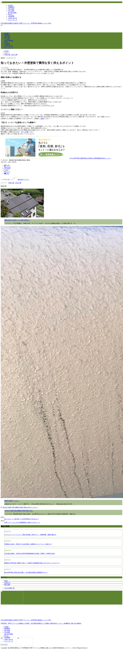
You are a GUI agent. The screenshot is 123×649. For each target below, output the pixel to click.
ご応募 (26, 132)
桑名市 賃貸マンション (11, 500)
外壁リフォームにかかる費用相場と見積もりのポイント (22, 522)
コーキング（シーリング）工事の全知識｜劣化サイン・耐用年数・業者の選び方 (30, 534)
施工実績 (11, 9)
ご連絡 (42, 118)
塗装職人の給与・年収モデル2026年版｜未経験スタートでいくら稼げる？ (28, 544)
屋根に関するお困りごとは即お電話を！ (17, 220)
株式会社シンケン (23, 179)
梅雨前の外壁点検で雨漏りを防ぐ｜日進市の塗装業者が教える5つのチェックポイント (32, 563)
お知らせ (7, 582)
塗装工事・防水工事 (10, 54)
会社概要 (11, 16)
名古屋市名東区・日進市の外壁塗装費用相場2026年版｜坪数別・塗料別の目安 (29, 553)
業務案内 (11, 7)
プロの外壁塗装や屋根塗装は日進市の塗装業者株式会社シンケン (90, 158)
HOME (10, 5)
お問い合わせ (12, 18)
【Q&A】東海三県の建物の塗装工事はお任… (18, 510)
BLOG (10, 14)
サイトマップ (12, 20)
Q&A (6, 580)
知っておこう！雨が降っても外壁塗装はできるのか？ (21, 519)
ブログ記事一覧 (9, 588)
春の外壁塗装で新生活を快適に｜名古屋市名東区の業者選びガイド (26, 572)
